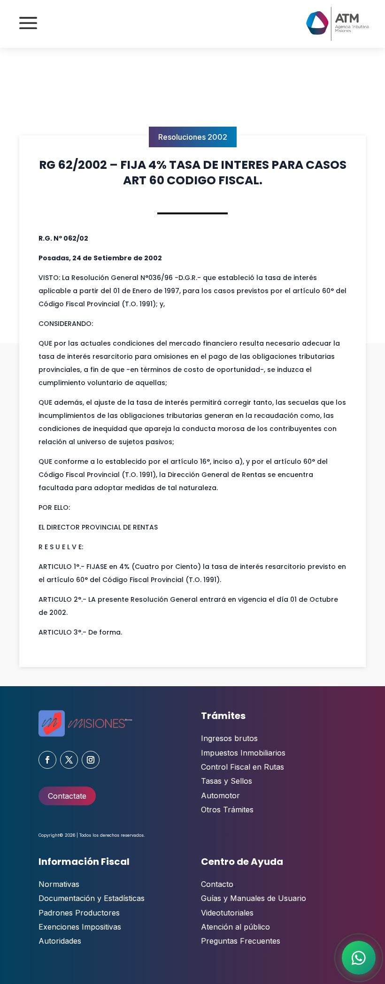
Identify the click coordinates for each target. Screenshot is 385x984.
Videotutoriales (227, 912)
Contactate (67, 796)
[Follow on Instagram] (91, 760)
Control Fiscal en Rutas (242, 767)
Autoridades (59, 941)
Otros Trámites (227, 809)
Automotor (220, 795)
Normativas (58, 884)
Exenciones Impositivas (79, 926)
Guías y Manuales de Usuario (253, 898)
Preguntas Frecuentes (240, 941)
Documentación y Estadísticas (91, 898)
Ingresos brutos (229, 738)
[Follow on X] (69, 760)
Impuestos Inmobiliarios (243, 752)
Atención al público (235, 926)
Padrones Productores (79, 912)
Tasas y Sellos (226, 781)
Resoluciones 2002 (192, 137)
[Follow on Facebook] (47, 760)
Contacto (217, 884)
